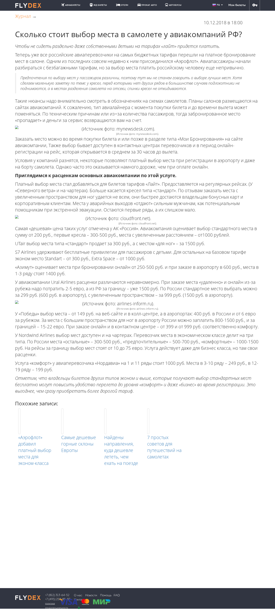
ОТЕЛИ (124, 5)
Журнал (23, 16)
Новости (91, 595)
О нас (78, 595)
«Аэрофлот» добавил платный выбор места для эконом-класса (34, 450)
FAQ (117, 595)
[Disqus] (137, 520)
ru (219, 4)
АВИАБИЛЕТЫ (72, 5)
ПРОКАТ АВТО (149, 5)
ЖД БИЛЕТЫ (100, 5)
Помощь (106, 595)
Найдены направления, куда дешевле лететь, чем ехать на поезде (121, 450)
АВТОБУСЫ (175, 5)
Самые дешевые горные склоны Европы (78, 443)
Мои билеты (237, 5)
